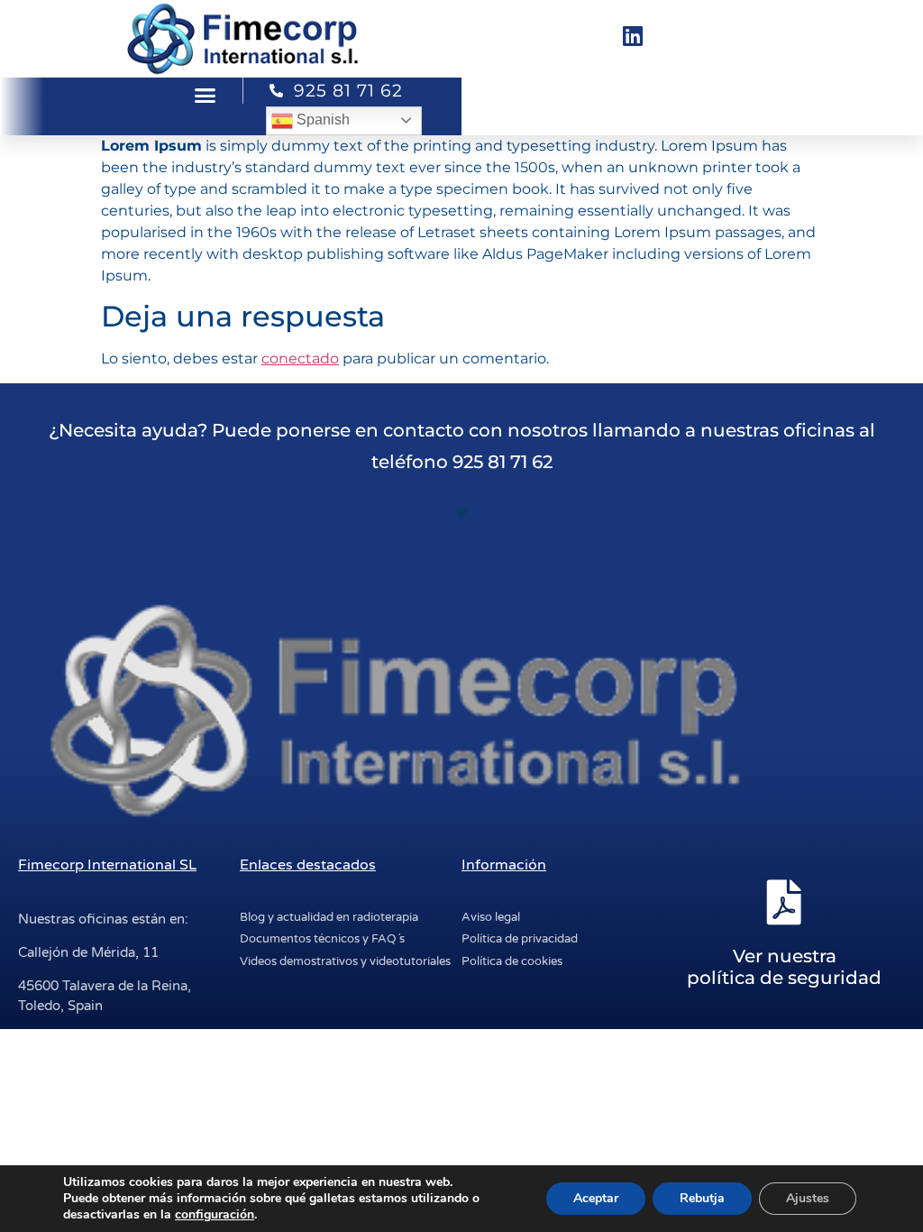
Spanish (321, 119)
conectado (300, 358)
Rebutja (702, 1198)
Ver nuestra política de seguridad (784, 966)
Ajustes (807, 1198)
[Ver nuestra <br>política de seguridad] (784, 901)
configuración (214, 1215)
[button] (205, 95)
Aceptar (595, 1198)
